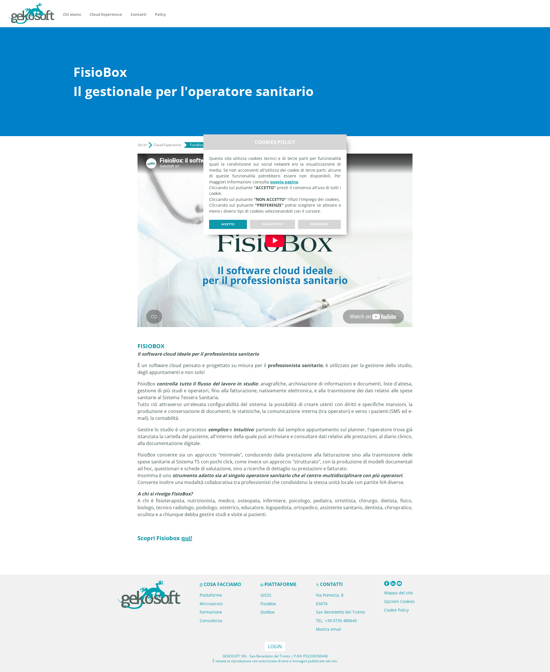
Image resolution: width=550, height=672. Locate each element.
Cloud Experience (106, 14)
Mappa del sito (398, 592)
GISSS (265, 595)
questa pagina (284, 182)
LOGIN (275, 646)
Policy (160, 14)
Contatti (138, 14)
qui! (186, 538)
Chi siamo (72, 14)
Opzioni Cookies (399, 601)
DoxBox (267, 612)
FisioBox (268, 603)
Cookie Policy (396, 610)
